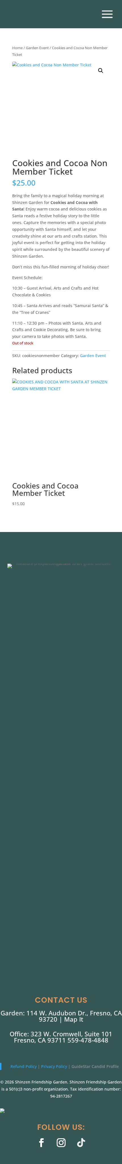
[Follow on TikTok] (81, 1143)
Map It (73, 1019)
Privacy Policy (54, 1066)
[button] (101, 71)
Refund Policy (24, 1066)
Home (17, 47)
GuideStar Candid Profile (95, 1066)
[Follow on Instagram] (61, 1143)
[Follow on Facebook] (41, 1143)
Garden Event (37, 47)
